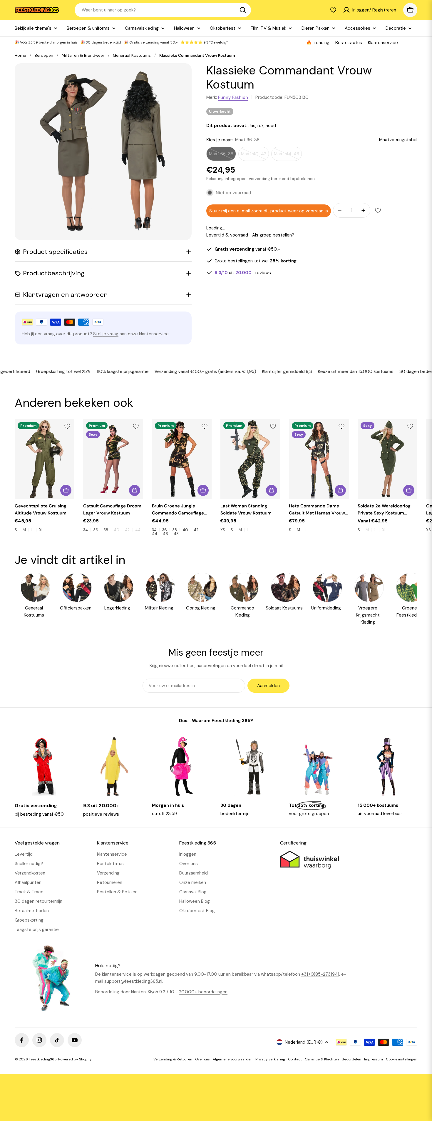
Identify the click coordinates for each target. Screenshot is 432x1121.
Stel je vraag (105, 334)
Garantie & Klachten (322, 1059)
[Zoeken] (242, 10)
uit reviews (243, 273)
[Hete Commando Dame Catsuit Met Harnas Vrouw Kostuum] (319, 459)
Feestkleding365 (43, 1059)
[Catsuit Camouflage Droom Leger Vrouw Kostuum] (113, 459)
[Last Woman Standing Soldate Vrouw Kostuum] (250, 459)
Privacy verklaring (270, 1059)
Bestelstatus (348, 43)
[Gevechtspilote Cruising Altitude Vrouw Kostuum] (44, 459)
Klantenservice (383, 43)
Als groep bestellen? (273, 235)
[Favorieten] (333, 10)
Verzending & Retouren (172, 1059)
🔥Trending (317, 43)
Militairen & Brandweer (83, 55)
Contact (295, 1059)
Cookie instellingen (401, 1059)
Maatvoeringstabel (398, 140)
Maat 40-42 (255, 156)
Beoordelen (351, 1059)
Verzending (259, 178)
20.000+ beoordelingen (203, 992)
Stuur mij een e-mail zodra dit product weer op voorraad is (268, 211)
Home (20, 55)
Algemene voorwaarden (232, 1059)
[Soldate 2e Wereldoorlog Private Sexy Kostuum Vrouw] (387, 459)
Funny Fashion (233, 97)
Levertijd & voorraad (227, 235)
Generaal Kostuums (132, 55)
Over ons (202, 1059)
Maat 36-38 (222, 156)
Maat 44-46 (288, 156)
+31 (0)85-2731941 (320, 974)
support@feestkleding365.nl (133, 981)
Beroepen (44, 55)
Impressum (373, 1059)
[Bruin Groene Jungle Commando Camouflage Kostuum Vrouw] (182, 459)
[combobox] (163, 10)
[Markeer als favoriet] (378, 210)
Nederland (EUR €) (304, 1042)
